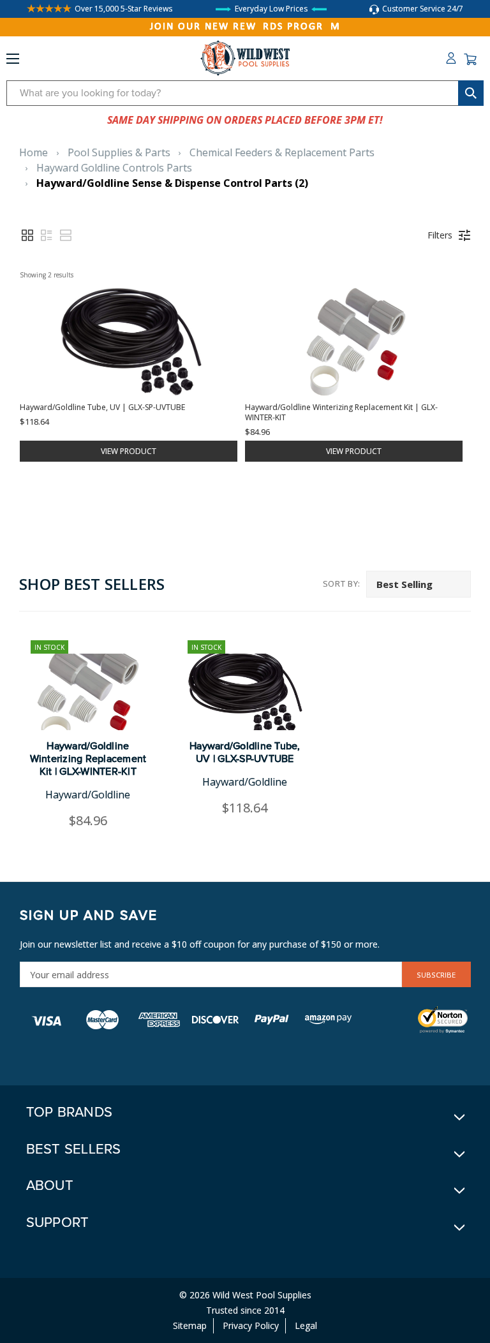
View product (128, 451)
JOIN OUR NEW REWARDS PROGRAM (245, 27)
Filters (439, 235)
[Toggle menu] (12, 61)
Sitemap (190, 1325)
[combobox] (245, 93)
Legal (306, 1325)
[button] (27, 235)
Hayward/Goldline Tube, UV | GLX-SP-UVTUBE (245, 752)
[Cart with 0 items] (470, 59)
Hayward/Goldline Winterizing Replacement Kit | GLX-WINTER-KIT (88, 759)
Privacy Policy (251, 1325)
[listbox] (418, 584)
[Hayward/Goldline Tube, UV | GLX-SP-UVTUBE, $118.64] (245, 692)
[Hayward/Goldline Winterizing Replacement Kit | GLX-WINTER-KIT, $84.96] (88, 692)
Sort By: (341, 583)
